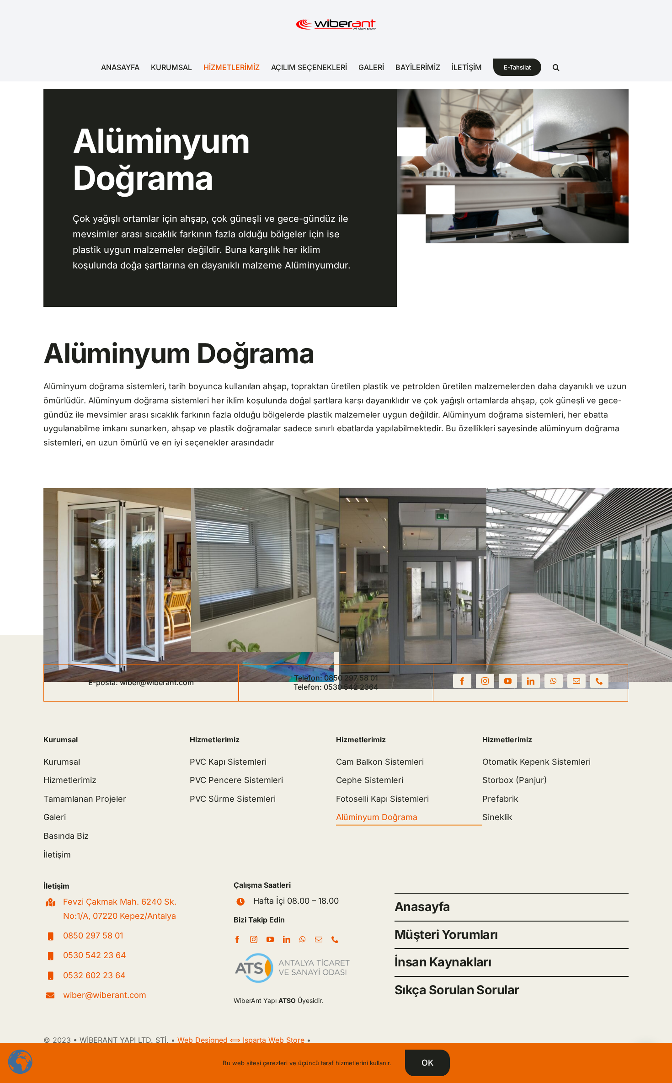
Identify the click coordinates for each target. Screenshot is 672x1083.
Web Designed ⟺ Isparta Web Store (240, 1040)
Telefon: (309, 677)
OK (427, 1062)
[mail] (576, 681)
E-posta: (104, 682)
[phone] (599, 681)
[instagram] (485, 681)
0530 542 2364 (351, 687)
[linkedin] (531, 681)
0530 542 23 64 (94, 955)
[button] (556, 67)
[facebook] (462, 681)
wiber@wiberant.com (157, 682)
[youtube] (508, 681)
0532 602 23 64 (94, 975)
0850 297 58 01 (351, 677)
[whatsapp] (553, 681)
